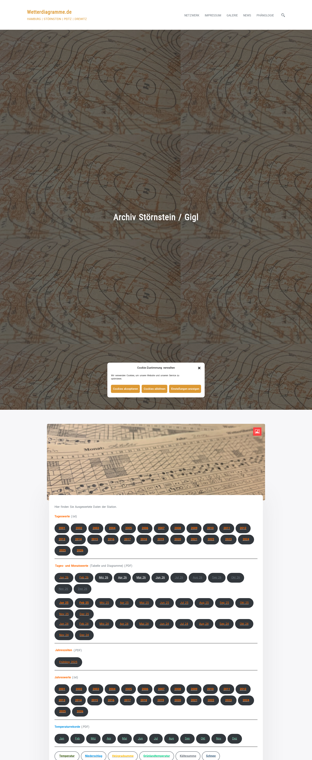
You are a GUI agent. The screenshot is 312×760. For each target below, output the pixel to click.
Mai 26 (141, 577)
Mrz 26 (103, 577)
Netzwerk (191, 15)
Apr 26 (122, 577)
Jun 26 (160, 577)
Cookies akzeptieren (125, 388)
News (247, 15)
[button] (199, 368)
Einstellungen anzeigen (185, 388)
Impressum (213, 15)
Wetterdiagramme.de (49, 12)
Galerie (232, 15)
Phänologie (265, 15)
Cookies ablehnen (154, 388)
